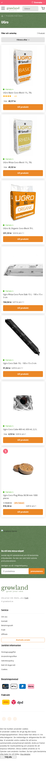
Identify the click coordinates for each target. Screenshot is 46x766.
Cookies (4, 669)
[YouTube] (9, 719)
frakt (26, 598)
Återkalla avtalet (23, 640)
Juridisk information (11, 645)
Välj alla (8, 757)
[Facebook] (4, 719)
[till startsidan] (13, 8)
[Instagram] (15, 719)
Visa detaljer (25, 754)
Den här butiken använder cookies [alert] (14, 729)
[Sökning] (35, 8)
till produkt (23, 107)
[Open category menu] (3, 8)
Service (4, 610)
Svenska (38, 2)
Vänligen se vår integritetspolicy (14, 565)
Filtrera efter (22, 40)
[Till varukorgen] (43, 9)
